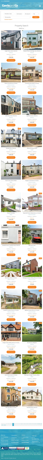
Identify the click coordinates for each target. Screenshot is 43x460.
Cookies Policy (13, 453)
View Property (11, 61)
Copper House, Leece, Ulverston (11, 51)
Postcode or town (8, 13)
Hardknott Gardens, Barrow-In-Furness (11, 310)
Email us (33, 437)
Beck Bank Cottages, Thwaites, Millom (32, 375)
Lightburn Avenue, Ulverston (32, 115)
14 (27, 423)
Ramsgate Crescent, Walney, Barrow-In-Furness (32, 277)
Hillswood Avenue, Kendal (32, 148)
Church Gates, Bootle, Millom (11, 180)
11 (22, 423)
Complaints (19, 453)
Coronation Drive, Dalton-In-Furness (32, 83)
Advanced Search (8, 19)
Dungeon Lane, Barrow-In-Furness (32, 180)
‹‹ (2, 424)
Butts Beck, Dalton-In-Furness (11, 277)
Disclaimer (3, 453)
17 (32, 423)
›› (41, 424)
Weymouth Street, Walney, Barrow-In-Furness (32, 213)
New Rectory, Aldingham (32, 342)
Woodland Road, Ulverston (32, 407)
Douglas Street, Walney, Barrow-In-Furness (11, 342)
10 (21, 423)
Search (35, 17)
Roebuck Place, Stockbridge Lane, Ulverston (32, 51)
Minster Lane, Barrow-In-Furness (11, 83)
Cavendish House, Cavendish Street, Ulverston (11, 245)
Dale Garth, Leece (32, 245)
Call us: (5, 1)
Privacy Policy (7, 453)
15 (29, 423)
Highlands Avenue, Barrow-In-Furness (32, 310)
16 (30, 423)
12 (24, 423)
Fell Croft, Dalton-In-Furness (11, 407)
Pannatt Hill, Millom (11, 213)
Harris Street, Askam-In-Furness (11, 375)
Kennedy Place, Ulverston (11, 148)
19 (35, 423)
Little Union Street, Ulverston (11, 115)
